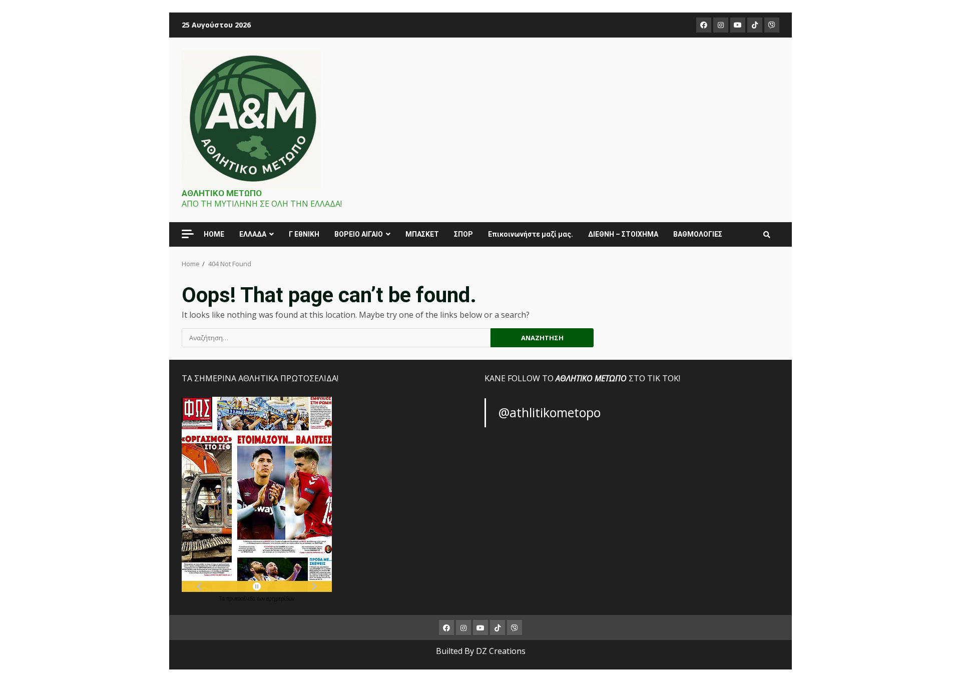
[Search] (766, 234)
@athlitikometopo (550, 412)
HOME (214, 234)
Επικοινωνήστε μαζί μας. (530, 234)
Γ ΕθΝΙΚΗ (304, 234)
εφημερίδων (280, 598)
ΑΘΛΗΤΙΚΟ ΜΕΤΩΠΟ (222, 193)
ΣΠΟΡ (463, 234)
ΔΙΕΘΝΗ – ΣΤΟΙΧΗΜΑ (623, 234)
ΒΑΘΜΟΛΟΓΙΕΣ (697, 234)
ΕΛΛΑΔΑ (252, 234)
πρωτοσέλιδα (241, 598)
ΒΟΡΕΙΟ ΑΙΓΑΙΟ (358, 234)
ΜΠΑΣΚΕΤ (422, 234)
